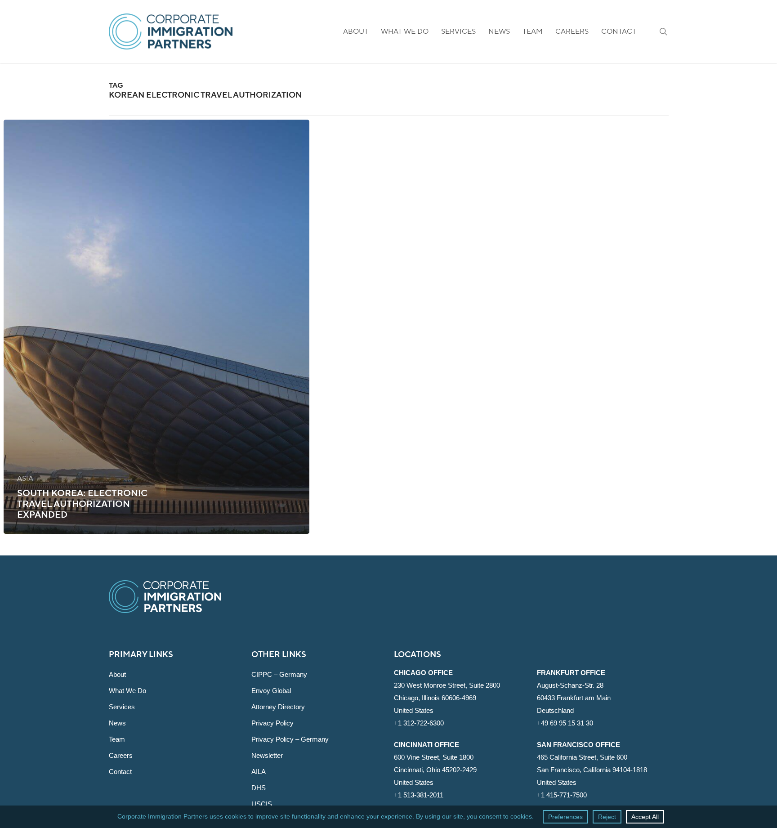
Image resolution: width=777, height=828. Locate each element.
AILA (258, 771)
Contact (120, 771)
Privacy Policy (272, 723)
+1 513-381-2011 (418, 795)
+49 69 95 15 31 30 (565, 723)
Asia (25, 478)
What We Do (127, 690)
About (117, 674)
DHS (258, 788)
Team (117, 739)
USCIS (261, 804)
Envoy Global (271, 690)
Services (122, 707)
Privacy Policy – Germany (290, 739)
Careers (121, 755)
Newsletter (267, 755)
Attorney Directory (278, 707)
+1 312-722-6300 (419, 723)
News (117, 723)
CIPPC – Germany (279, 674)
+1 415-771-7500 (562, 795)
